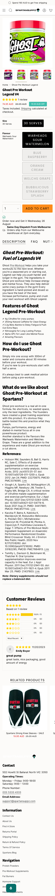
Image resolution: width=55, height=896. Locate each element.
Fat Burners (8, 876)
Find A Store (8, 826)
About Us (7, 821)
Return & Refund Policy (13, 842)
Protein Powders (10, 865)
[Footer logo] (19, 756)
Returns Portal (9, 831)
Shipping (26, 108)
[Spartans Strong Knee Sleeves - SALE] (24, 708)
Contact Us (8, 816)
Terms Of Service (11, 847)
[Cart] (51, 10)
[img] (23, 647)
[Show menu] (4, 10)
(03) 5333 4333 (11, 792)
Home (5, 85)
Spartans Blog (9, 852)
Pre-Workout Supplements (15, 871)
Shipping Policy (10, 836)
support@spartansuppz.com (18, 801)
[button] (10, 99)
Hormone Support (11, 881)
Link (24, 480)
